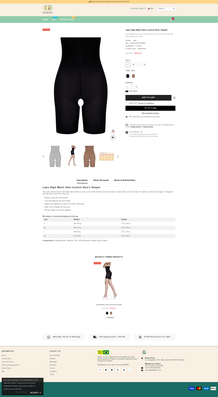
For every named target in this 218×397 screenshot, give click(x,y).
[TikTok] (112, 370)
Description (82, 180)
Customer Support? (138, 9)
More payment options (150, 113)
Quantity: (129, 83)
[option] (81, 85)
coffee (111, 313)
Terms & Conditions (146, 103)
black (107, 313)
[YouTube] (124, 370)
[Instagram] (106, 370)
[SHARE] (173, 98)
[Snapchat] (118, 370)
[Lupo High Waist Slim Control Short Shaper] (109, 282)
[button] (43, 156)
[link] (109, 337)
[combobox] (164, 8)
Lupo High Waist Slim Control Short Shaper (109, 304)
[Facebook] (100, 370)
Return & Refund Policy (124, 180)
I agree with (133, 103)
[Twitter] (130, 370)
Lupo (135, 41)
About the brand (101, 180)
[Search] (166, 9)
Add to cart (148, 98)
